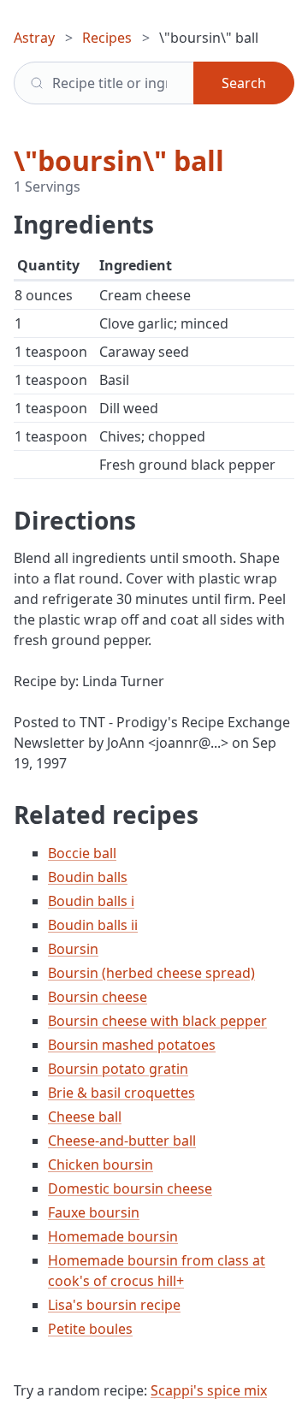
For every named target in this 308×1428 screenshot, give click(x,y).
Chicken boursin (100, 1164)
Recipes (107, 37)
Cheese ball (84, 1116)
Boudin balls (87, 877)
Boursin (73, 948)
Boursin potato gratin (118, 1068)
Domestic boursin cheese (130, 1188)
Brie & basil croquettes (121, 1092)
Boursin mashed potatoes (132, 1044)
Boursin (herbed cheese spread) (151, 972)
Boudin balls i (91, 901)
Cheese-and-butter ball (122, 1140)
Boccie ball (82, 853)
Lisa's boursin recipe (114, 1304)
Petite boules (90, 1328)
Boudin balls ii (93, 924)
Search (244, 83)
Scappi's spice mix (209, 1390)
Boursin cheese (97, 996)
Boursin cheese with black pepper (157, 1020)
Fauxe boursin (93, 1212)
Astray (34, 37)
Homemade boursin (113, 1236)
